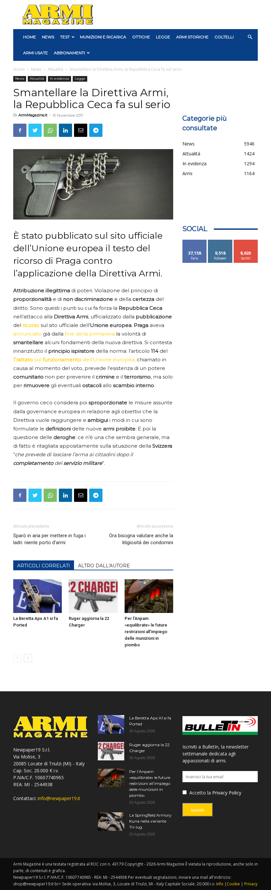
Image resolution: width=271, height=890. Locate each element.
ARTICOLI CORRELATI (43, 566)
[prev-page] (17, 658)
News (48, 36)
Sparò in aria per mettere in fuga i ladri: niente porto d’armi (49, 539)
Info (219, 884)
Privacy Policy (226, 792)
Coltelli (224, 36)
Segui (220, 242)
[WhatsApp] (50, 130)
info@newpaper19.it (59, 798)
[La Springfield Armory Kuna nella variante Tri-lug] (111, 821)
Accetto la (199, 792)
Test (65, 36)
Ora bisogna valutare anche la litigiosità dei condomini (141, 539)
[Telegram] (95, 130)
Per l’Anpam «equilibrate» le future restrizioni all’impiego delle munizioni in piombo (146, 631)
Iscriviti (245, 242)
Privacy (250, 884)
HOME (29, 36)
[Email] (80, 130)
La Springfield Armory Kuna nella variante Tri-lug (150, 821)
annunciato (28, 334)
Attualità (55, 69)
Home (19, 69)
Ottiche (141, 36)
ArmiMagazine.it (33, 115)
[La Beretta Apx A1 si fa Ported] (37, 596)
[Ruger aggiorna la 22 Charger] (93, 596)
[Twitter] (35, 130)
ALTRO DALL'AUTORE (104, 566)
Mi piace (194, 242)
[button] (250, 37)
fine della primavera (90, 334)
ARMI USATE (35, 52)
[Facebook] (19, 130)
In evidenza (59, 78)
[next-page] (28, 658)
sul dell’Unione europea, (75, 359)
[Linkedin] (65, 130)
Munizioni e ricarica (103, 36)
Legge (163, 36)
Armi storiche (192, 36)
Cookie (233, 884)
